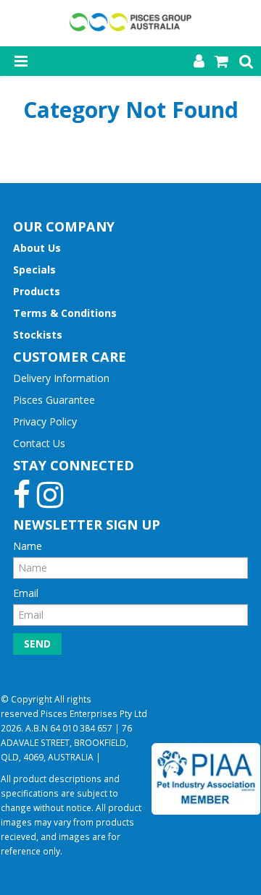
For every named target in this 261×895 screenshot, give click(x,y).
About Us (37, 248)
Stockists (37, 335)
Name (27, 546)
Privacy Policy (45, 421)
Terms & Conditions (65, 313)
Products (36, 291)
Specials (34, 269)
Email (25, 593)
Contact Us (39, 443)
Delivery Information (61, 378)
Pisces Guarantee (54, 400)
